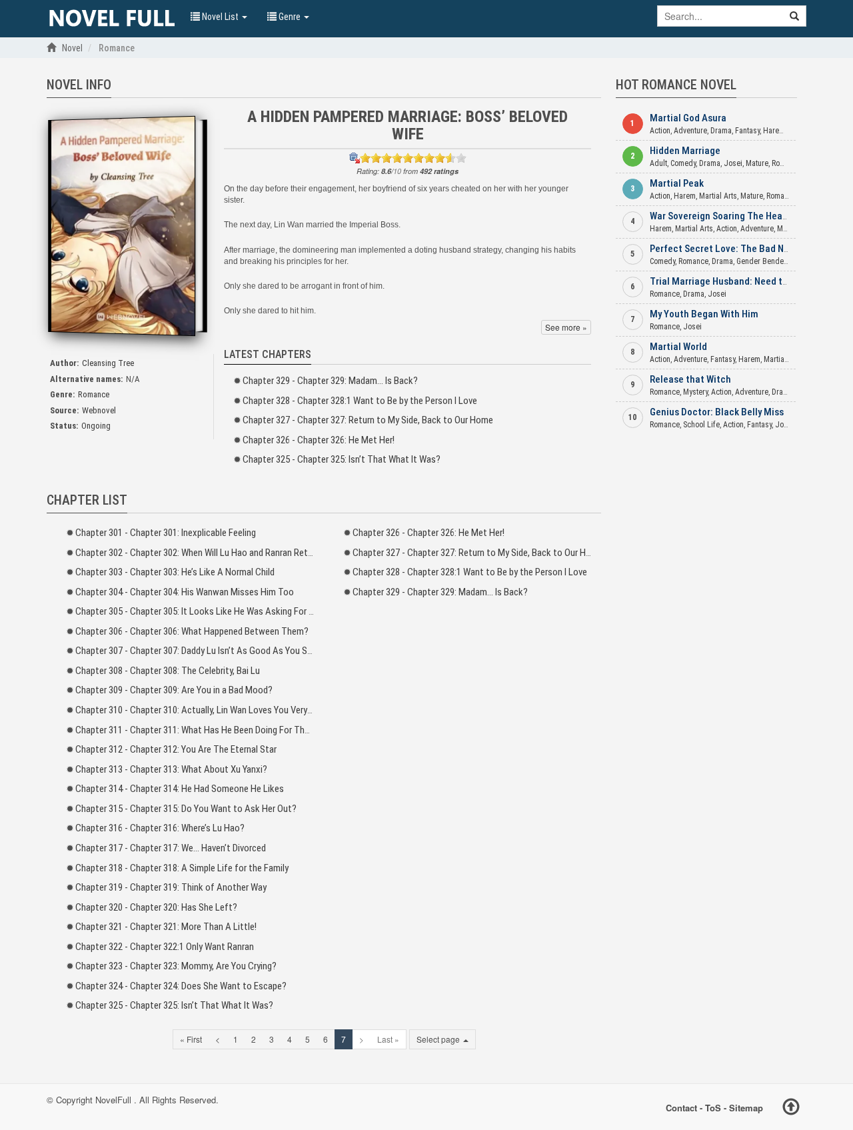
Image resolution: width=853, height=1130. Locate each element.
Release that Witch (690, 379)
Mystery (695, 392)
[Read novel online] (112, 19)
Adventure (690, 130)
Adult (658, 163)
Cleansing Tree (108, 363)
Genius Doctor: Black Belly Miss (717, 412)
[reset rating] (354, 158)
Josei (733, 163)
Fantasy (747, 130)
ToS (713, 1107)
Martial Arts (718, 196)
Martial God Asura (688, 118)
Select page (439, 1039)
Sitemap (746, 1107)
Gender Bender (761, 261)
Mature (757, 163)
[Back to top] (791, 1108)
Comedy (683, 163)
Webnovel (99, 410)
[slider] (413, 158)
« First (191, 1039)
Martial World (678, 347)
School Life (701, 424)
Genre (290, 16)
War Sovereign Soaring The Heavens (726, 216)
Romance (93, 394)
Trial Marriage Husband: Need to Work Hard (741, 281)
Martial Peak (677, 183)
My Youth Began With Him (704, 314)
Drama (721, 130)
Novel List (220, 16)
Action (660, 130)
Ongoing (96, 426)
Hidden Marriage (685, 151)
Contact (681, 1107)
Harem (774, 130)
